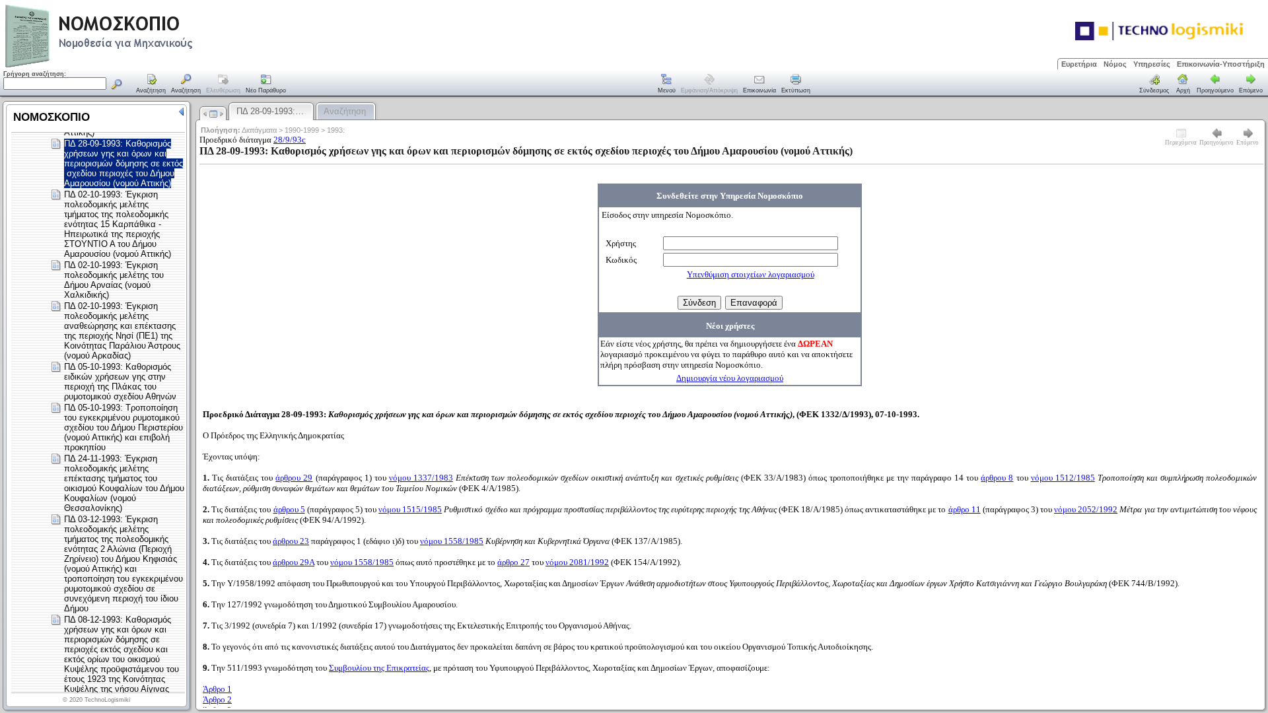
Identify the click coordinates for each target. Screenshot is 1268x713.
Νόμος (1115, 64)
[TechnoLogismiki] (150, 65)
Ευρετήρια (1079, 64)
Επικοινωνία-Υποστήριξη (1221, 64)
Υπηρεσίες (1151, 64)
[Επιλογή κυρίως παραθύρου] (151, 84)
